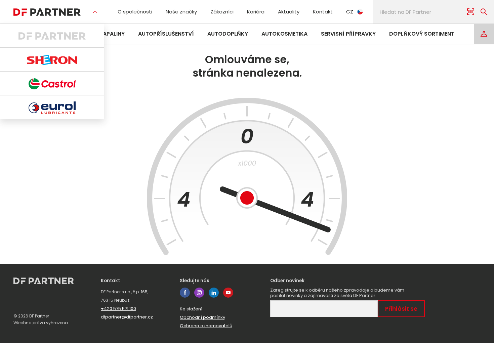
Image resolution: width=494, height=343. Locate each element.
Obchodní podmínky (202, 317)
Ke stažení (191, 309)
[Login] (484, 34)
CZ (349, 11)
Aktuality (288, 11)
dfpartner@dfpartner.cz (127, 317)
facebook (185, 293)
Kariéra (255, 11)
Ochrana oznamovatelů (206, 326)
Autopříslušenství (166, 34)
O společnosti (135, 11)
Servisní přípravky (348, 34)
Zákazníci (222, 11)
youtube (228, 293)
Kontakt (323, 11)
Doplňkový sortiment (421, 34)
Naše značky (181, 11)
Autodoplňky (227, 34)
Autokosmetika (284, 34)
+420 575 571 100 (118, 308)
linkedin (214, 293)
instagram (199, 293)
